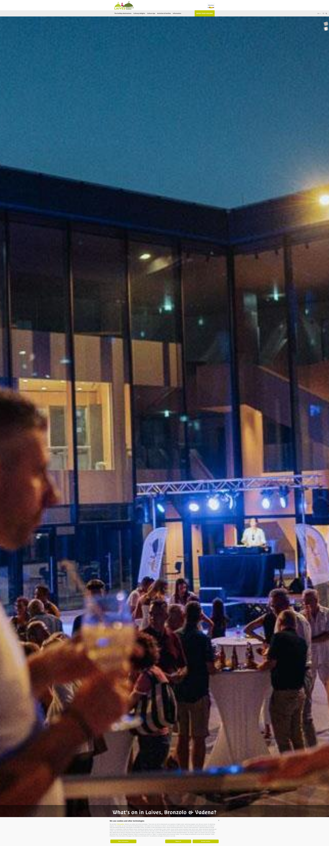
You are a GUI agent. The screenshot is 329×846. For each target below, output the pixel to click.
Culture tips (151, 13)
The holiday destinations (122, 13)
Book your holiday (204, 13)
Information (177, 13)
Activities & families (164, 13)
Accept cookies (205, 841)
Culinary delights (139, 13)
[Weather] (326, 24)
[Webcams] (326, 29)
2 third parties (120, 824)
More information (123, 841)
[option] (164, 425)
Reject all (178, 841)
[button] (218, 820)
